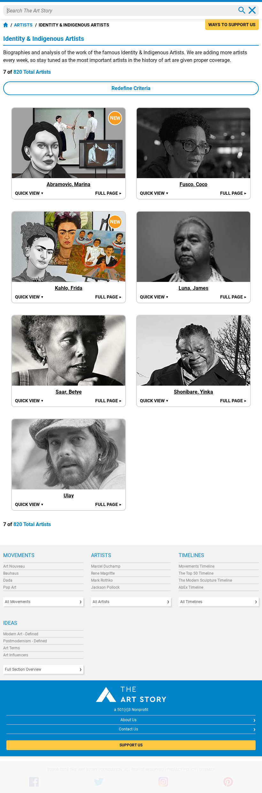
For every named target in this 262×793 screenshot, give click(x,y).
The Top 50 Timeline (196, 573)
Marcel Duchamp (105, 566)
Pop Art (9, 587)
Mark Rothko (102, 580)
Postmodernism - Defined (25, 641)
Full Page (108, 193)
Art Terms (11, 648)
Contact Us (128, 729)
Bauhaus (11, 573)
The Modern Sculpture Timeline (205, 580)
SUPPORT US (131, 745)
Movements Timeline (196, 566)
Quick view (29, 193)
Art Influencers (15, 655)
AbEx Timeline (191, 587)
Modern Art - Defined (20, 634)
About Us (128, 720)
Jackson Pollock (105, 587)
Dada (7, 580)
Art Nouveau (14, 566)
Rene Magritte (103, 573)
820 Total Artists (32, 72)
